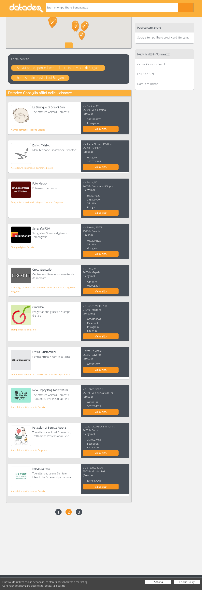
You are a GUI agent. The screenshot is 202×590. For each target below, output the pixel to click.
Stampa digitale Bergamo (23, 329)
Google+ (92, 157)
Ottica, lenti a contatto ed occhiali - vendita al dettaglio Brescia (40, 374)
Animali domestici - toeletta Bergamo (29, 450)
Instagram (93, 123)
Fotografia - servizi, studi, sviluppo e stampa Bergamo (37, 201)
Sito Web (92, 203)
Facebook (92, 323)
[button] (76, 27)
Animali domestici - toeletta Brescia (28, 129)
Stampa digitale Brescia (22, 247)
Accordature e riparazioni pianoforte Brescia (32, 167)
